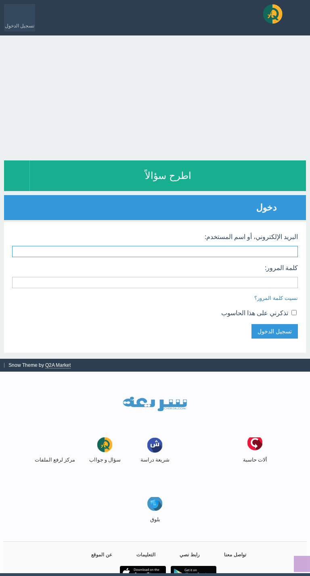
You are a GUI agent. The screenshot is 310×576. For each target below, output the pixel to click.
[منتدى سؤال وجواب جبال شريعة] (273, 14)
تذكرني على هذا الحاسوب (255, 313)
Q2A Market (58, 365)
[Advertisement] (155, 96)
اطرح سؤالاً (168, 175)
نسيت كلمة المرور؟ (276, 298)
